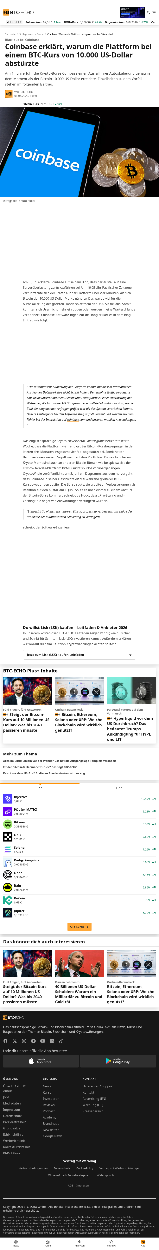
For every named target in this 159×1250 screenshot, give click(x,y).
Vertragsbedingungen (33, 1168)
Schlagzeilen (26, 34)
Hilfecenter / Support (98, 1086)
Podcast (49, 1111)
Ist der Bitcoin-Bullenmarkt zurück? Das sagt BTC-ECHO (40, 767)
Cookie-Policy (84, 1168)
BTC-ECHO (26, 92)
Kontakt (88, 1092)
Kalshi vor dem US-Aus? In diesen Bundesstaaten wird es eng (44, 773)
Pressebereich (93, 1111)
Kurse (47, 1092)
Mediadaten (12, 1103)
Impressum (11, 1109)
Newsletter (51, 1130)
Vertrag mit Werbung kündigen (119, 1168)
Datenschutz (12, 1116)
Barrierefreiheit (14, 1122)
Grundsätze (11, 1128)
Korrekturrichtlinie (16, 1147)
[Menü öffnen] (154, 12)
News (47, 1086)
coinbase (73, 419)
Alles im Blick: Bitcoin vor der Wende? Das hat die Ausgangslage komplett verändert (59, 761)
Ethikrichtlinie (13, 1134)
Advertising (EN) (94, 1099)
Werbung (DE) (93, 1105)
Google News (52, 1136)
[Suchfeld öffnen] (148, 12)
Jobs (6, 1097)
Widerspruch (105, 1175)
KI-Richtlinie (11, 1153)
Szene (40, 34)
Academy (49, 1117)
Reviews (49, 1105)
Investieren (51, 1099)
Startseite (10, 34)
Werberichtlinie (14, 1141)
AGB (70, 1185)
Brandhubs (51, 1123)
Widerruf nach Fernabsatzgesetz (69, 1175)
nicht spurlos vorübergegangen (96, 468)
